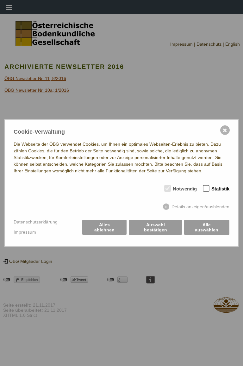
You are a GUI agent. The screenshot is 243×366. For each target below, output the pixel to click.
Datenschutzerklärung (36, 221)
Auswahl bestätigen (155, 227)
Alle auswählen (206, 227)
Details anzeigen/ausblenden (200, 206)
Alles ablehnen (104, 227)
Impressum (25, 232)
